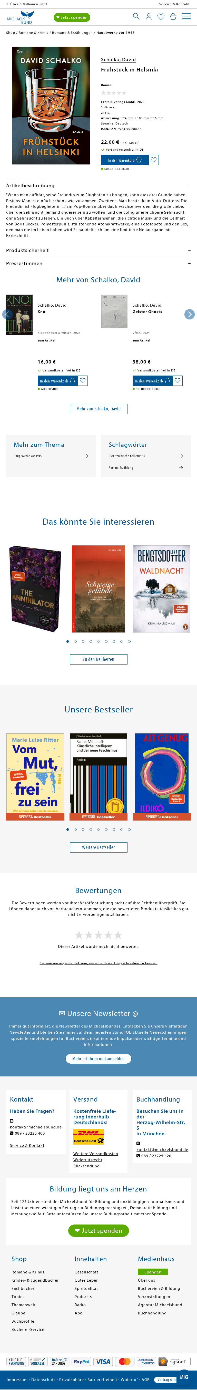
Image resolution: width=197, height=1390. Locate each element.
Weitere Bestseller (98, 847)
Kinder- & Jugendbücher (35, 1280)
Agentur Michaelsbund (160, 1305)
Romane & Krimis (28, 1272)
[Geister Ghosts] (114, 311)
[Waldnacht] (162, 586)
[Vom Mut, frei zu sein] (35, 774)
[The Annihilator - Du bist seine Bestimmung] (35, 586)
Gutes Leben (87, 1280)
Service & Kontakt (174, 4)
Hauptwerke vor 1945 (28, 456)
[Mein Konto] (148, 16)
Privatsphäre (71, 1379)
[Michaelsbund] (20, 19)
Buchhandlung (152, 1313)
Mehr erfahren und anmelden (98, 1059)
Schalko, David (118, 60)
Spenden (153, 1272)
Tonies (18, 1296)
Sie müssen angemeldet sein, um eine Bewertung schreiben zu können (98, 963)
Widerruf (129, 1379)
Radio (80, 1305)
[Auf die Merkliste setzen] (154, 160)
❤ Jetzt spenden (72, 17)
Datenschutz (43, 1379)
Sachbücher (23, 1288)
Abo (79, 1313)
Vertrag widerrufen (172, 1379)
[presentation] (7, 314)
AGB (146, 1379)
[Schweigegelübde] (99, 586)
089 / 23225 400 (30, 1133)
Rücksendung (86, 1166)
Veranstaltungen (154, 1296)
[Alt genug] (162, 774)
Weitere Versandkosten (95, 1154)
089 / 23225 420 (156, 1156)
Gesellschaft (86, 1272)
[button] (67, 641)
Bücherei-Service (28, 1329)
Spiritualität (86, 1288)
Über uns (146, 1280)
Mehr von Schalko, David (98, 409)
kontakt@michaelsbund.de (36, 1127)
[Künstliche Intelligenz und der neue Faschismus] (99, 774)
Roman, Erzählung (121, 468)
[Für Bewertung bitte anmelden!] (113, 94)
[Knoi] (19, 315)
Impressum (17, 1379)
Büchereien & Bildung (159, 1288)
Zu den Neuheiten (98, 659)
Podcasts (83, 1296)
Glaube (18, 1313)
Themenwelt (24, 1305)
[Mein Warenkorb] (173, 16)
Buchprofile (23, 1321)
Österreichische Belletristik (127, 456)
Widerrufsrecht (87, 1160)
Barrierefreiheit (102, 1379)
